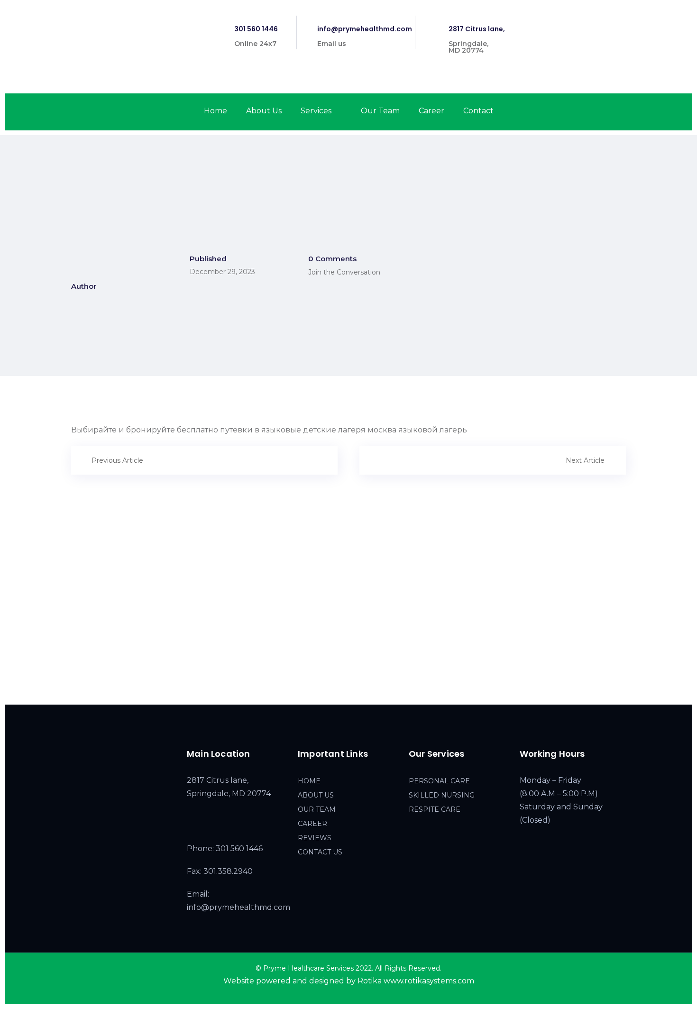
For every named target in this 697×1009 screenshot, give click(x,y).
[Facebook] (590, 23)
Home (215, 110)
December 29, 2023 (222, 271)
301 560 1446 (256, 29)
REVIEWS (314, 838)
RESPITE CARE (434, 809)
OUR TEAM (317, 809)
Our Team (380, 110)
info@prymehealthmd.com (364, 29)
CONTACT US (320, 852)
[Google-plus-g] (624, 23)
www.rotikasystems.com (429, 980)
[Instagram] (607, 23)
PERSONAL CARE (439, 781)
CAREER (312, 823)
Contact (478, 110)
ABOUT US (316, 795)
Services (316, 110)
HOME (309, 781)
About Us (264, 110)
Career (431, 110)
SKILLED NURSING (442, 795)
